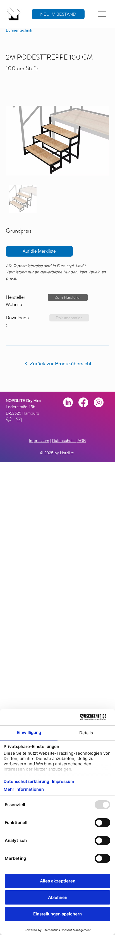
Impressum (39, 440)
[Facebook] (83, 402)
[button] (68, 297)
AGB (82, 440)
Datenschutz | (65, 440)
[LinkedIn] (68, 402)
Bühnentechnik (19, 30)
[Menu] (102, 14)
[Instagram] (99, 402)
